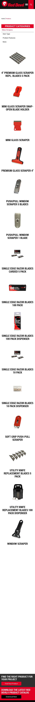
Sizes (4, 42)
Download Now (11, 697)
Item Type (6, 34)
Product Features (9, 38)
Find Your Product (11, 683)
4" (5, 45)
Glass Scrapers (7, 30)
